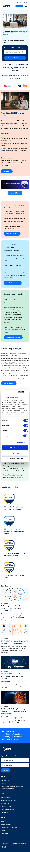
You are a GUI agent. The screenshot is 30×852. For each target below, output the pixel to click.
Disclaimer (5, 812)
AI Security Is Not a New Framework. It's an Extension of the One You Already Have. (14, 608)
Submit (6, 770)
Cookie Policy (6, 803)
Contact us (5, 833)
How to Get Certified (12, 283)
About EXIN (5, 780)
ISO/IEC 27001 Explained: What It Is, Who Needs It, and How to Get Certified (14, 676)
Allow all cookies (15, 447)
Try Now (6, 171)
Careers (4, 783)
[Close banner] (27, 391)
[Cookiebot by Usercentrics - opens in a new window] (17, 392)
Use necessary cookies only (15, 458)
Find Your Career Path (13, 337)
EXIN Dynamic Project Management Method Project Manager (14, 531)
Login (25, 2)
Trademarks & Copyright (9, 800)
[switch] (25, 425)
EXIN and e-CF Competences (10, 827)
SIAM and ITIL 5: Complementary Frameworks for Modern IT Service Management (13, 711)
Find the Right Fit (9, 383)
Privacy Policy (6, 797)
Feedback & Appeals (8, 809)
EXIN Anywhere (6, 824)
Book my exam (19, 5)
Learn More (15, 193)
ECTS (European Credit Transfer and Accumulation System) (12, 787)
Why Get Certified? (12, 233)
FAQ (3, 830)
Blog (3, 821)
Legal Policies (6, 806)
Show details (21, 442)
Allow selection (15, 453)
